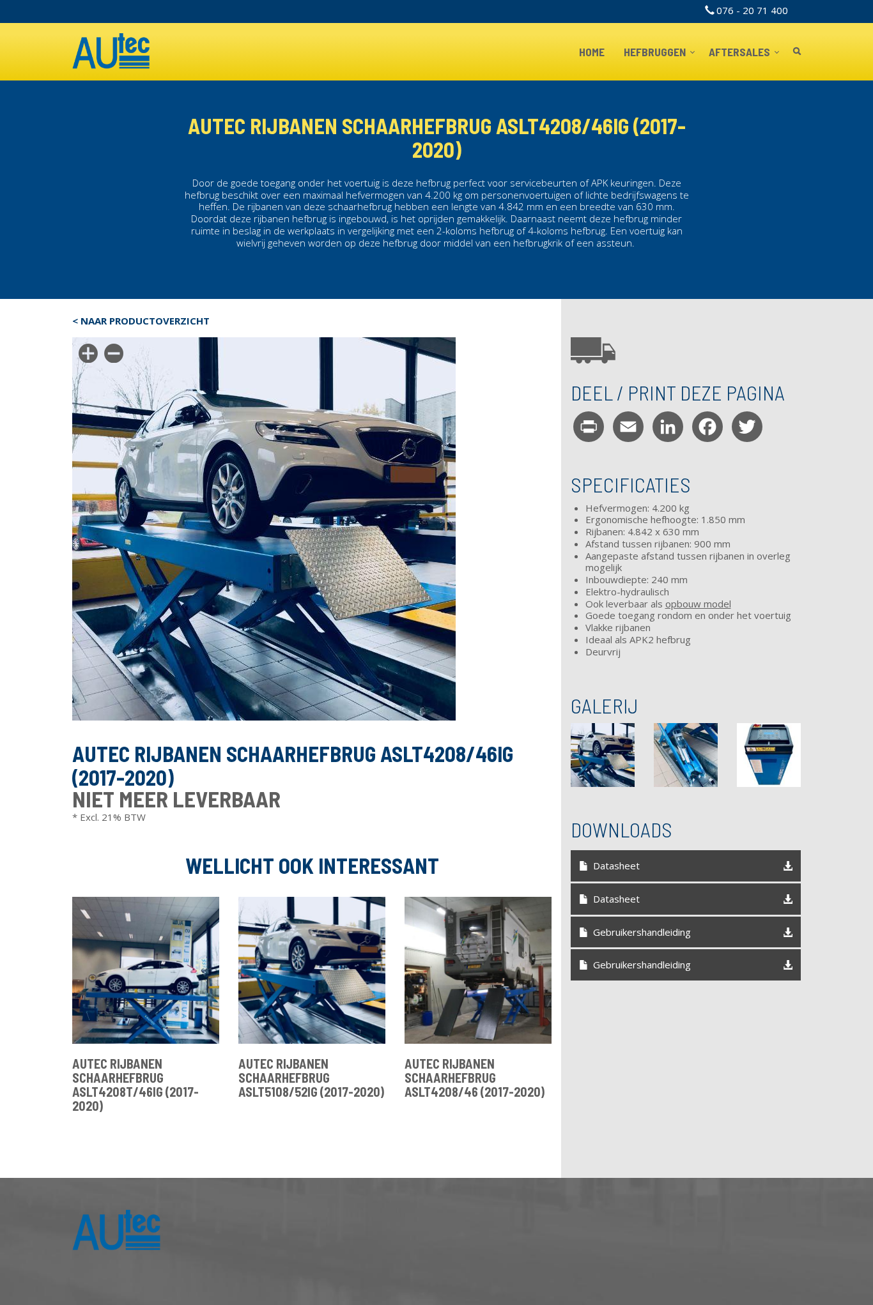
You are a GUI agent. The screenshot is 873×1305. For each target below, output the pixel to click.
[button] (603, 755)
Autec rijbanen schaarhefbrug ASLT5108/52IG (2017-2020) (311, 1077)
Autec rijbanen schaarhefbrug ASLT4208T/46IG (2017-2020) (135, 1084)
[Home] (111, 51)
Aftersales (740, 51)
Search (797, 52)
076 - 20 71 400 (752, 10)
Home (592, 51)
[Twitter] (747, 427)
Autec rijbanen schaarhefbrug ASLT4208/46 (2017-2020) (475, 1077)
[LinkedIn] (668, 427)
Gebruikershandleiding (642, 932)
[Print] (588, 427)
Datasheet (616, 865)
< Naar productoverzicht (141, 321)
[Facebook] (707, 427)
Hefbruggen (656, 51)
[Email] (628, 427)
